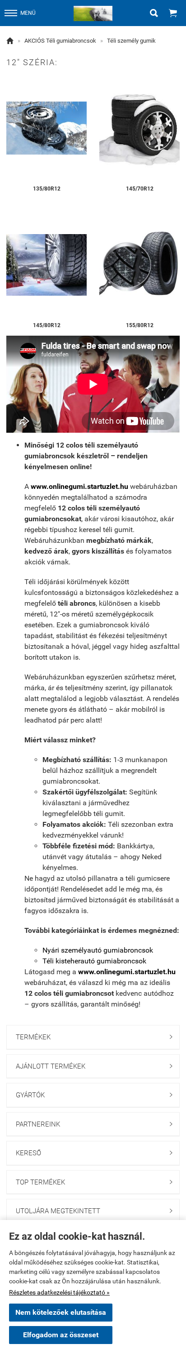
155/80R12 (139, 325)
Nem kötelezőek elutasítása (60, 1312)
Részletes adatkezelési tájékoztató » (59, 1292)
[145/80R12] (46, 265)
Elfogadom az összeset (60, 1335)
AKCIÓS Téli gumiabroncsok (60, 40)
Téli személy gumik (131, 40)
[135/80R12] (46, 128)
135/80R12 (46, 189)
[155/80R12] (139, 265)
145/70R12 (139, 189)
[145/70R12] (139, 128)
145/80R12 (46, 325)
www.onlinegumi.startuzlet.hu (79, 486)
